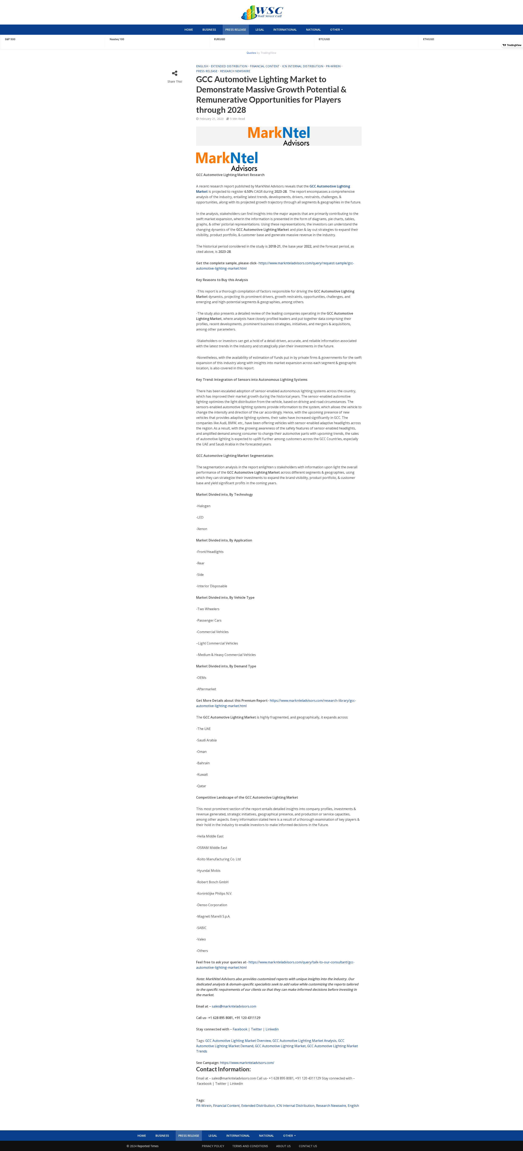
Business (209, 29)
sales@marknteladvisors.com (234, 1006)
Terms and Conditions (250, 1146)
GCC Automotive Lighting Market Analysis (304, 1040)
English (202, 66)
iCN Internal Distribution (302, 66)
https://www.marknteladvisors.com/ (247, 1062)
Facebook (240, 1029)
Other (335, 29)
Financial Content (264, 66)
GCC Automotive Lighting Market (280, 1046)
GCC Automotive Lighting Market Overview (238, 1040)
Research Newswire (235, 71)
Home (188, 29)
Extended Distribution (229, 66)
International (285, 29)
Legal (260, 29)
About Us (283, 1146)
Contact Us (308, 1146)
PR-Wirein (333, 66)
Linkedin (272, 1029)
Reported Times (148, 1146)
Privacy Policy (213, 1146)
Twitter (256, 1029)
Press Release (235, 29)
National (313, 29)
